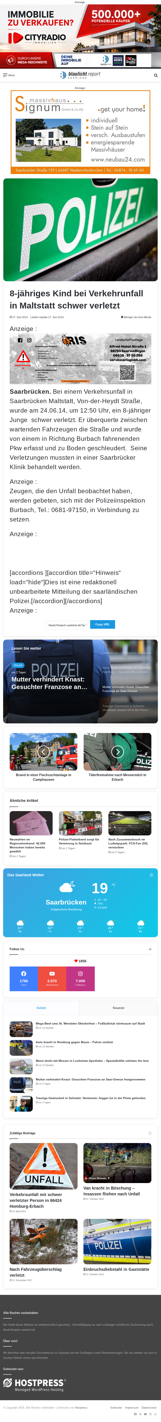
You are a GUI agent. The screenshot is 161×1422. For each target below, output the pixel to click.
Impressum (132, 1407)
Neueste (118, 1008)
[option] (80, 681)
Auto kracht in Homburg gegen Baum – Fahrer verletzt (74, 1042)
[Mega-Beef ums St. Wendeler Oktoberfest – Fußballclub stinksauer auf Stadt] (21, 1029)
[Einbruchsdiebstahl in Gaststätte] (117, 1241)
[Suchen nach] (156, 76)
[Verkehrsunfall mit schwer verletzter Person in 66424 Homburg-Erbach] (44, 1166)
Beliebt (41, 1008)
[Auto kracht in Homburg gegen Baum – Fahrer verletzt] (21, 1048)
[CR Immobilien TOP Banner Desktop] (80, 36)
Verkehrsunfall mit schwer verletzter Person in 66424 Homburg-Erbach (36, 1200)
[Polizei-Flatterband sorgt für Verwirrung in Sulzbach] (80, 823)
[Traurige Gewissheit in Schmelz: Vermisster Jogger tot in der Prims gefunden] (21, 1104)
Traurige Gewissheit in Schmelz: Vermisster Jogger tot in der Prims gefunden (46, 683)
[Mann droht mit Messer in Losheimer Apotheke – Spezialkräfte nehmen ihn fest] (21, 1066)
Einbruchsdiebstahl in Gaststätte (116, 1269)
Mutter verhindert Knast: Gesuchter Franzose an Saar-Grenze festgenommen (90, 1079)
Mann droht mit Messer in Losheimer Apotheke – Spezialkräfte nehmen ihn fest (92, 1060)
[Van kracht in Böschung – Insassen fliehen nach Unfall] (117, 1163)
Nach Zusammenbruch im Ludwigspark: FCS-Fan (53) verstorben (128, 843)
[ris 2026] (80, 382)
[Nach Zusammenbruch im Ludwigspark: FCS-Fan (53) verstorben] (129, 823)
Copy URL (102, 624)
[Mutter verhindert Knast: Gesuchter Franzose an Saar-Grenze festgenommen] (21, 1085)
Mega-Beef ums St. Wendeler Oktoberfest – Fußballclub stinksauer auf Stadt (90, 1023)
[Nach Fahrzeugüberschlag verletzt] (44, 1241)
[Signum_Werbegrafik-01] (80, 132)
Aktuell (18, 665)
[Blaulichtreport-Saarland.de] (80, 75)
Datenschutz (149, 1407)
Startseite (116, 1407)
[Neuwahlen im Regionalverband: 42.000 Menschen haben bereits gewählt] (31, 823)
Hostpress (81, 1407)
